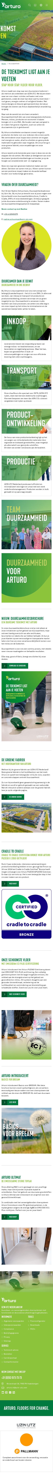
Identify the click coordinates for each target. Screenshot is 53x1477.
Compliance (9, 1329)
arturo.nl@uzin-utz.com (17, 1388)
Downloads (35, 1325)
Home (4, 64)
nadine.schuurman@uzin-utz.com (18, 219)
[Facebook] (13, 1392)
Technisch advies (11, 1350)
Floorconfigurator (37, 1321)
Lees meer (12, 1102)
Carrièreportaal (10, 1358)
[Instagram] (10, 1392)
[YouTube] (3, 1392)
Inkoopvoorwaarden (12, 1325)
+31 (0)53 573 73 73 (12, 1378)
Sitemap (7, 1341)
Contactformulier (11, 1362)
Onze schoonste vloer (17, 994)
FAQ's (32, 1329)
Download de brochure (17, 666)
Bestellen (8, 1354)
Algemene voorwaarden (14, 1321)
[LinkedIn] (6, 1392)
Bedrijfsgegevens (11, 1333)
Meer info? (13, 884)
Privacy (7, 1337)
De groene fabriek (15, 797)
